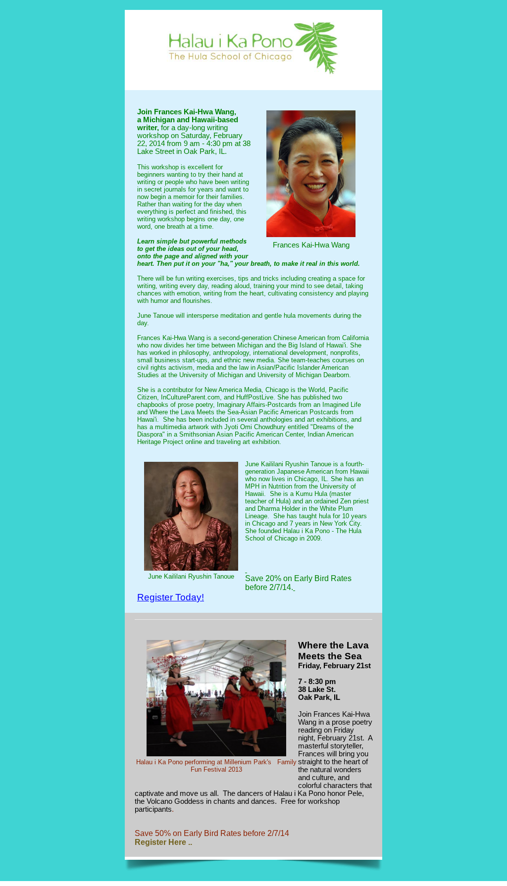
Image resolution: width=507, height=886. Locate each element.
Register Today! (170, 597)
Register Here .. (163, 842)
